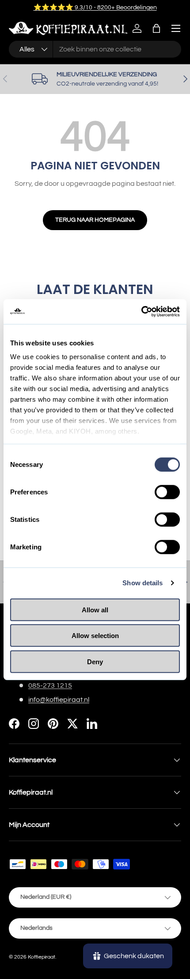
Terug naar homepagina (95, 219)
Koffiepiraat (41, 957)
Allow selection (95, 635)
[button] (156, 28)
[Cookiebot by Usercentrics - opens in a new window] (141, 311)
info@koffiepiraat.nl (58, 699)
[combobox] (95, 49)
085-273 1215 (50, 685)
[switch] (167, 492)
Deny (95, 661)
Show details (142, 583)
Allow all (95, 609)
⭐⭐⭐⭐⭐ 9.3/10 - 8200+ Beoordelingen (95, 7)
